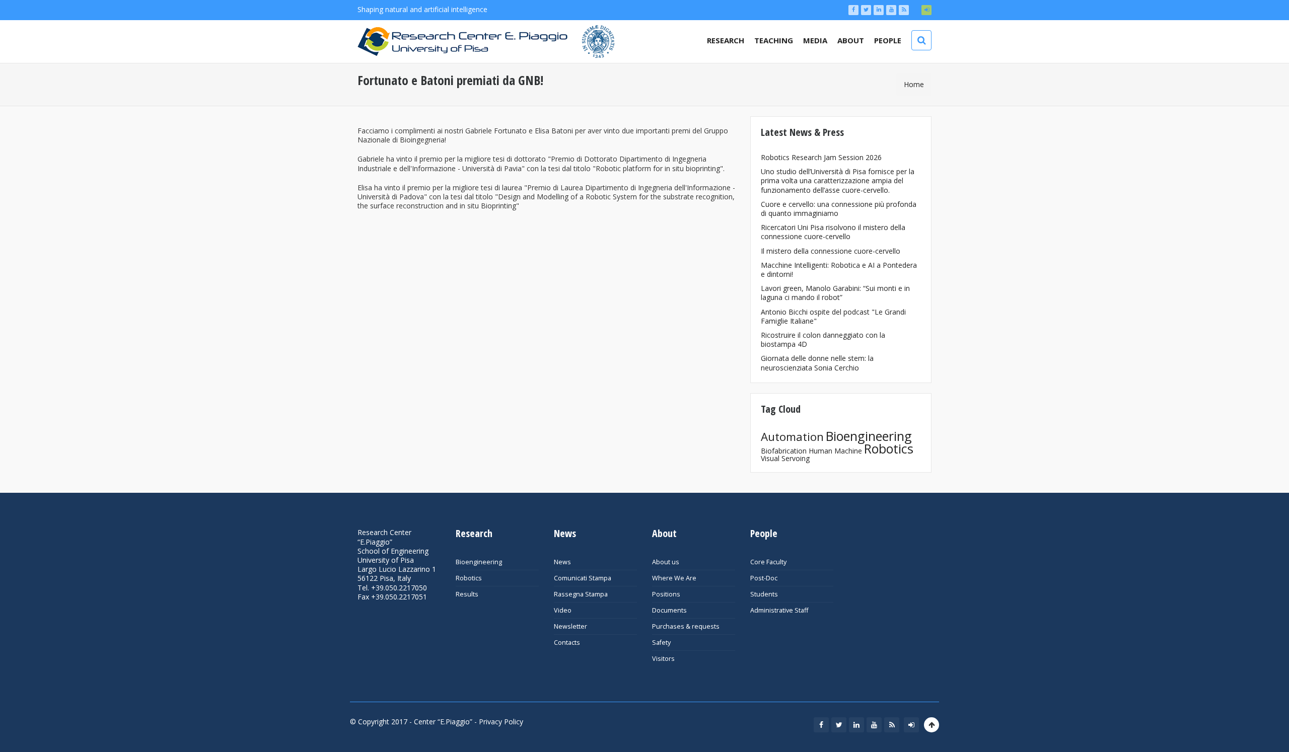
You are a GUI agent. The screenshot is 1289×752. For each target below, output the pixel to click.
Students (764, 594)
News (562, 562)
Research (725, 40)
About (850, 40)
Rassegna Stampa (581, 594)
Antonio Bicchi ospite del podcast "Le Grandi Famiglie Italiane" (833, 316)
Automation (792, 436)
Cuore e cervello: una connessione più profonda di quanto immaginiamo (838, 208)
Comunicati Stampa (582, 578)
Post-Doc (763, 578)
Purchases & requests (686, 626)
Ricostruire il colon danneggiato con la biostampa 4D (823, 339)
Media (815, 40)
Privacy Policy (501, 721)
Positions (666, 594)
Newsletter (570, 626)
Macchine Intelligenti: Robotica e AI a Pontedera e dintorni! (839, 269)
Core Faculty (768, 562)
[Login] (926, 10)
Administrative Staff (779, 610)
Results (467, 594)
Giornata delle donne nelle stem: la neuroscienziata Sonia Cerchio (817, 362)
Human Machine (835, 451)
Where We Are (674, 578)
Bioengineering (869, 435)
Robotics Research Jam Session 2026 (821, 157)
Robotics (888, 448)
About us (665, 562)
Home (914, 84)
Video (562, 610)
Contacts (567, 642)
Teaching (773, 40)
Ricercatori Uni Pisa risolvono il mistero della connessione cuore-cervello (833, 231)
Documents (669, 610)
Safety (661, 642)
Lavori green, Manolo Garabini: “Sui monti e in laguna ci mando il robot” (835, 292)
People (887, 40)
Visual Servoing (785, 458)
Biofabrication (784, 451)
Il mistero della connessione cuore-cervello (830, 251)
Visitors (663, 658)
